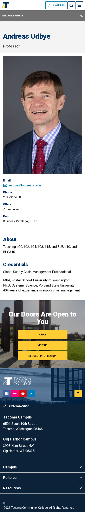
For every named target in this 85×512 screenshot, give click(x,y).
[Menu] (79, 5)
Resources (12, 488)
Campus (10, 467)
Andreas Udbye (13, 15)
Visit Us (42, 345)
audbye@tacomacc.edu (24, 185)
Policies (10, 477)
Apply (42, 334)
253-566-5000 (19, 406)
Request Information (42, 356)
